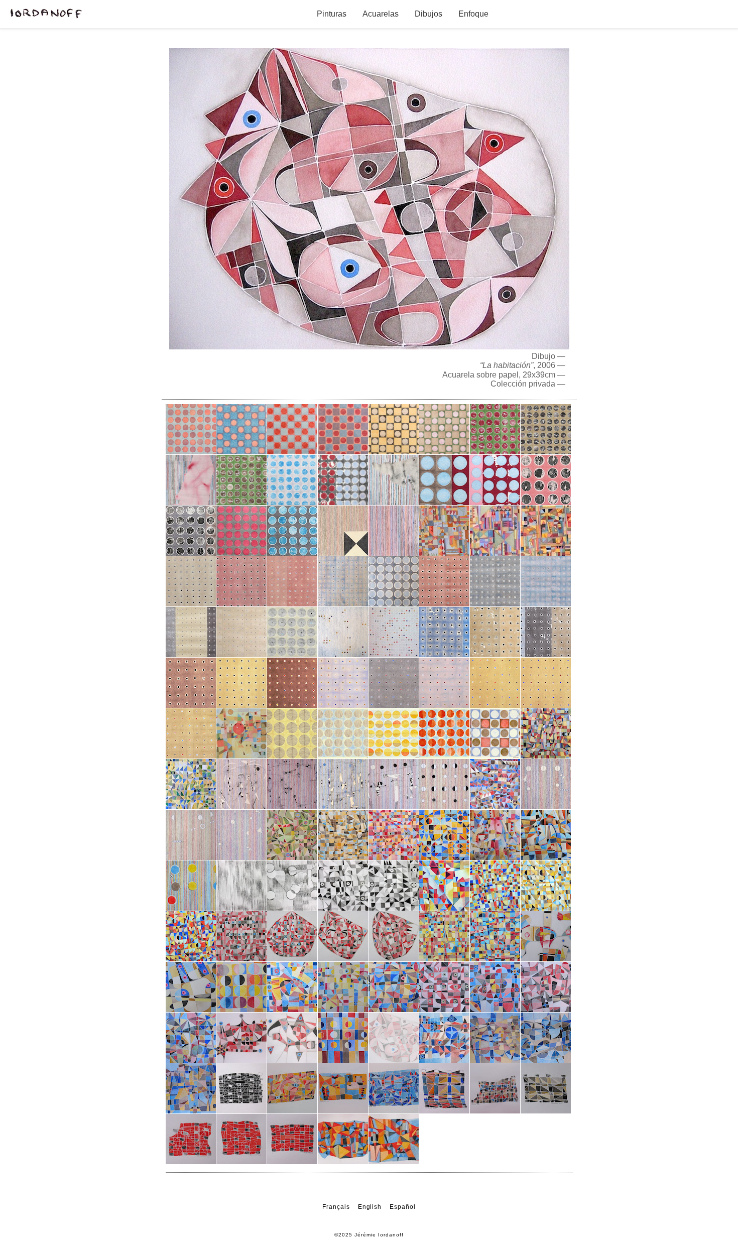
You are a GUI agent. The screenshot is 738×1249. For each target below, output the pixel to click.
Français (336, 1206)
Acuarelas (380, 14)
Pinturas (331, 14)
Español (403, 1206)
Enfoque (473, 14)
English (370, 1206)
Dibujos (428, 14)
